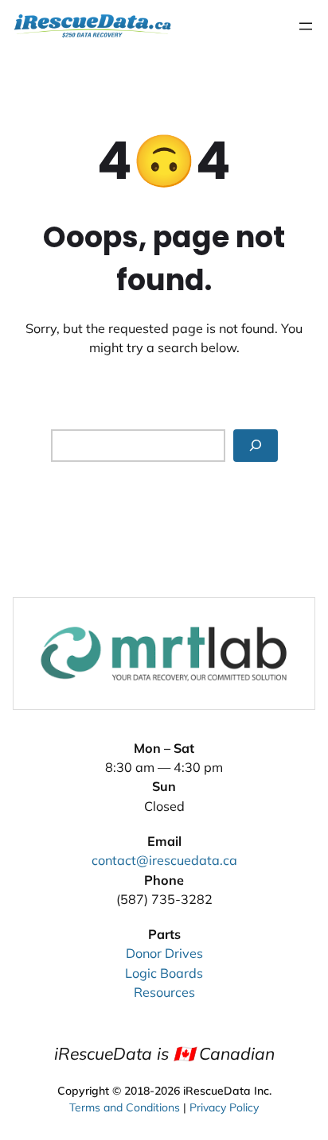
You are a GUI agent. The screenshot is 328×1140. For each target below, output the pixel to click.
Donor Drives (164, 953)
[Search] (255, 445)
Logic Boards (164, 973)
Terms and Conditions (124, 1107)
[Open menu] (305, 26)
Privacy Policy (224, 1107)
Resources (164, 992)
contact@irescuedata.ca (164, 860)
